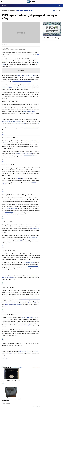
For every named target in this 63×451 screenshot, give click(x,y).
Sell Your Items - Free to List (17, 367)
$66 (23, 178)
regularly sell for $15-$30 (29, 111)
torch (38, 54)
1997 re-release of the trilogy (18, 123)
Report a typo (5, 358)
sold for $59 (19, 241)
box (38, 123)
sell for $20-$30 (9, 212)
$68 (19, 178)
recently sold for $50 (29, 262)
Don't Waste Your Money (24, 351)
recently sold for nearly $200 (25, 325)
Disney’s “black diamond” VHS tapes (26, 75)
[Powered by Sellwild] (38, 406)
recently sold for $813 (33, 266)
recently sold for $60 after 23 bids (24, 153)
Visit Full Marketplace (36, 367)
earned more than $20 (29, 155)
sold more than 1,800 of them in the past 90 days (13, 87)
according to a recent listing (31, 128)
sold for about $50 (34, 228)
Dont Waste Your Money (25, 10)
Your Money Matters (8, 10)
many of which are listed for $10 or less (21, 81)
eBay (6, 44)
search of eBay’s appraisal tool (29, 317)
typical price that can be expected (13, 304)
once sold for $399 (33, 237)
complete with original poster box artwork (12, 121)
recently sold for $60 (12, 208)
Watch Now (58, 1)
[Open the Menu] (2, 2)
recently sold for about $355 (30, 302)
